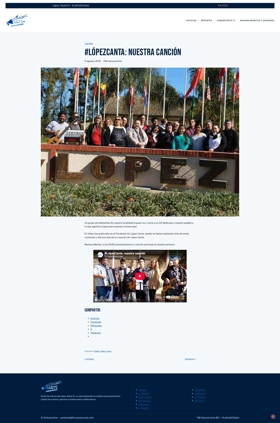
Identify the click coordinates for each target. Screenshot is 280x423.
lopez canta (105, 351)
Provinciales (145, 397)
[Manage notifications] (273, 416)
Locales (89, 43)
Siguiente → (190, 359)
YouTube (199, 400)
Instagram (200, 393)
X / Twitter (200, 397)
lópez (96, 351)
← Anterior (89, 359)
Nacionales (144, 400)
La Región (143, 393)
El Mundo (143, 408)
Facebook (200, 390)
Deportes (143, 404)
